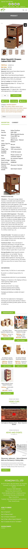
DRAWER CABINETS (11, 104)
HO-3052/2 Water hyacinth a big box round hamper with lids (7, 331)
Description (5, 122)
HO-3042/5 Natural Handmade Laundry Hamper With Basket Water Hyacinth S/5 (21, 358)
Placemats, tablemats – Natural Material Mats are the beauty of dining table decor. (14, 459)
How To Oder (11, 6)
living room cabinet (17, 108)
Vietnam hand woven (11, 110)
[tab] (5, 123)
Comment (15, 122)
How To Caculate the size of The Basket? (11, 521)
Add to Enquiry (16, 95)
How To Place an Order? (7, 514)
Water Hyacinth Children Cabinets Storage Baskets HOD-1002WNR (21, 331)
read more (5, 470)
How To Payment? (5, 512)
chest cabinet (7, 106)
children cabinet (15, 106)
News (17, 6)
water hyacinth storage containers (13, 111)
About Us (5, 6)
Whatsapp (14, 101)
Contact (6, 101)
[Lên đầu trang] (24, 545)
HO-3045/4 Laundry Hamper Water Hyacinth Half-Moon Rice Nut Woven (7, 358)
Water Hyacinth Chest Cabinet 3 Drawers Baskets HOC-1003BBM (7, 384)
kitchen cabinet (9, 108)
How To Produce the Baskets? (8, 516)
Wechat (24, 101)
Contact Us (22, 6)
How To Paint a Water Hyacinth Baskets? (11, 519)
